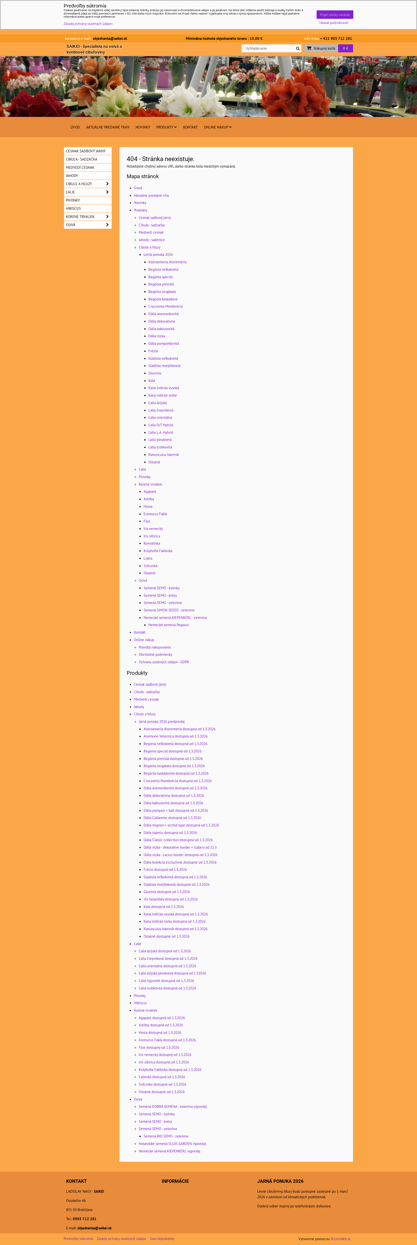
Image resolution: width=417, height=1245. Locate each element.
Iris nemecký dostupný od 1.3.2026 (165, 1054)
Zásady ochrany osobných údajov (121, 1238)
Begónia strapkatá (162, 291)
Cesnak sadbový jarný (155, 217)
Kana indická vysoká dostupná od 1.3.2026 (176, 914)
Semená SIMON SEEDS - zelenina (169, 610)
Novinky (143, 127)
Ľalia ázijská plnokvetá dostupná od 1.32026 (172, 973)
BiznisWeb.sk (341, 1238)
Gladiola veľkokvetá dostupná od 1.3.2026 (175, 876)
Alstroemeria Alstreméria (167, 261)
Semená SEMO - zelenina (163, 602)
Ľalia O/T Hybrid (160, 424)
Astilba (149, 498)
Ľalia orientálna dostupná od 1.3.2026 (167, 965)
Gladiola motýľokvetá (164, 365)
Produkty (164, 127)
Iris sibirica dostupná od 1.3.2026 (164, 1062)
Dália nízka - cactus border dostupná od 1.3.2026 (180, 854)
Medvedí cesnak (151, 232)
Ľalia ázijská (157, 402)
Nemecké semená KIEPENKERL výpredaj (169, 1151)
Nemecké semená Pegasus (168, 624)
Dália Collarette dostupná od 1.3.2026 (172, 817)
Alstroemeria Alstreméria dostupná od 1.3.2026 (179, 728)
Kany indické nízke (162, 395)
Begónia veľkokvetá (163, 269)
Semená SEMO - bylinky (162, 587)
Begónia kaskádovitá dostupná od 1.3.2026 (176, 773)
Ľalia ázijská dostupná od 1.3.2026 (165, 950)
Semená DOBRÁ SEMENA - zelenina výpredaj (173, 1106)
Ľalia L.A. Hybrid (160, 432)
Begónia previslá (161, 284)
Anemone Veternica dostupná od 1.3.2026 (176, 736)
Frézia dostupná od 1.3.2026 (165, 869)
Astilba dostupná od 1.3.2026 (161, 1024)
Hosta (148, 506)
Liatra (148, 558)
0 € (345, 48)
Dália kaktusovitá (161, 328)
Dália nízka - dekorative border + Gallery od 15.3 (180, 847)
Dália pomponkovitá (163, 343)
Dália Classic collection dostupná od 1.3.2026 (178, 839)
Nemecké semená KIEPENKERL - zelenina (175, 617)
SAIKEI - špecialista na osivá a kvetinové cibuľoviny (94, 49)
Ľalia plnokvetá (160, 439)
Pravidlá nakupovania (155, 647)
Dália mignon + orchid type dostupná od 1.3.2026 (181, 825)
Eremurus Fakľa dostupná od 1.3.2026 (167, 1039)
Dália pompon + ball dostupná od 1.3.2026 (176, 810)
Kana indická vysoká (163, 387)
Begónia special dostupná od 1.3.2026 (173, 751)
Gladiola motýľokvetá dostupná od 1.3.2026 (176, 884)
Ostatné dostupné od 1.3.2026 (166, 936)
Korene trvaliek (150, 484)
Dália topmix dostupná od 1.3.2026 (170, 832)
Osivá (143, 580)
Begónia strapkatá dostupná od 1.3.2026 (174, 765)
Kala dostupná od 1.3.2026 (164, 906)
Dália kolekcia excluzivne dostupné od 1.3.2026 (180, 862)
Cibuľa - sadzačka (152, 225)
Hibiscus (140, 1002)
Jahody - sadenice (152, 239)
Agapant (150, 491)
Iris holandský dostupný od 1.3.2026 (171, 899)
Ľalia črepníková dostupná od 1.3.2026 (168, 958)
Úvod (75, 127)
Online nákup (216, 127)
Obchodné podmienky (155, 654)
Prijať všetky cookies (335, 14)
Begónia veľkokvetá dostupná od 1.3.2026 (175, 743)
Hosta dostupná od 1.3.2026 (160, 1032)
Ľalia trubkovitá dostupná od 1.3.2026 (167, 988)
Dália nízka (156, 335)
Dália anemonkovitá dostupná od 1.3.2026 (176, 787)
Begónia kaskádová (162, 299)
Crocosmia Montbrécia (165, 306)
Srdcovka (150, 565)
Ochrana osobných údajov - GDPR (164, 661)
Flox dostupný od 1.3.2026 (159, 1047)
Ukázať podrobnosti (333, 23)
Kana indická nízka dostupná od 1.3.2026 (175, 921)
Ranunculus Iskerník (163, 454)
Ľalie (142, 469)
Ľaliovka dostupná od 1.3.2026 (162, 1076)
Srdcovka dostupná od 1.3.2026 (162, 1084)
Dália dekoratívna (161, 321)
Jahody (139, 706)
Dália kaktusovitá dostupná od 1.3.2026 (173, 802)
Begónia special (160, 276)
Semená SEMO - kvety (160, 595)
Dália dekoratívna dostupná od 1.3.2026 (174, 795)
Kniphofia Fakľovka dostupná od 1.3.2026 (170, 1069)
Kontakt (190, 127)
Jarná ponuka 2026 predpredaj (162, 721)
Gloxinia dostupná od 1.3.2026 (167, 891)
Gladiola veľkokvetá (163, 358)
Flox (147, 521)
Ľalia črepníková (160, 410)
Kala (151, 380)
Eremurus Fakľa (155, 513)
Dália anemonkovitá (163, 313)
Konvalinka (152, 543)
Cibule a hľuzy (149, 247)
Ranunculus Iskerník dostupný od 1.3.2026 (176, 928)
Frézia (153, 350)
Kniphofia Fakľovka (158, 550)
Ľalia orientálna (160, 417)
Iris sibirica (152, 536)
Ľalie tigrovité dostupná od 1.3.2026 (166, 980)
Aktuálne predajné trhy (107, 127)
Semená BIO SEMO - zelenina (166, 1136)
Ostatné (154, 462)
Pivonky (145, 476)
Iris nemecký (153, 528)
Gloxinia (154, 373)
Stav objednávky (162, 1238)
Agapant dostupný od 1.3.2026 (162, 1017)
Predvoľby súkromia (78, 1238)
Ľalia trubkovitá (160, 447)
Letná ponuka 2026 (158, 254)
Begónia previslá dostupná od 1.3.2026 (173, 758)
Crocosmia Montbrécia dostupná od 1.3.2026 (178, 780)
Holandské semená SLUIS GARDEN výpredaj (172, 1143)
